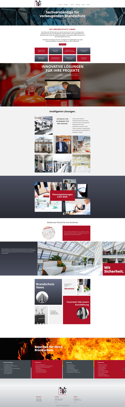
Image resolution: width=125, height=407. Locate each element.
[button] (1, 369)
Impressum (56, 402)
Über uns (62, 44)
